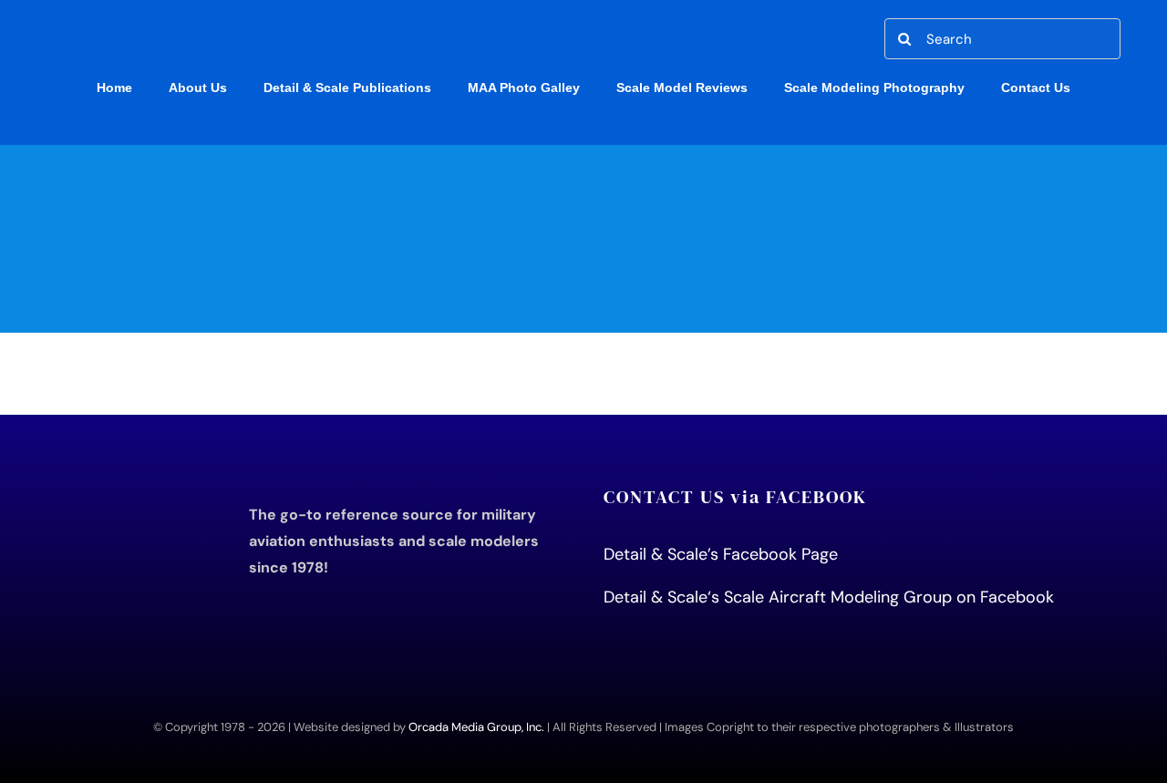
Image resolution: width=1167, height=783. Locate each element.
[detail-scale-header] (584, 153)
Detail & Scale (655, 597)
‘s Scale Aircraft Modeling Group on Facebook (880, 597)
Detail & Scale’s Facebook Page (723, 554)
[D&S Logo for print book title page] (140, 493)
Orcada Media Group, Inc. (476, 727)
